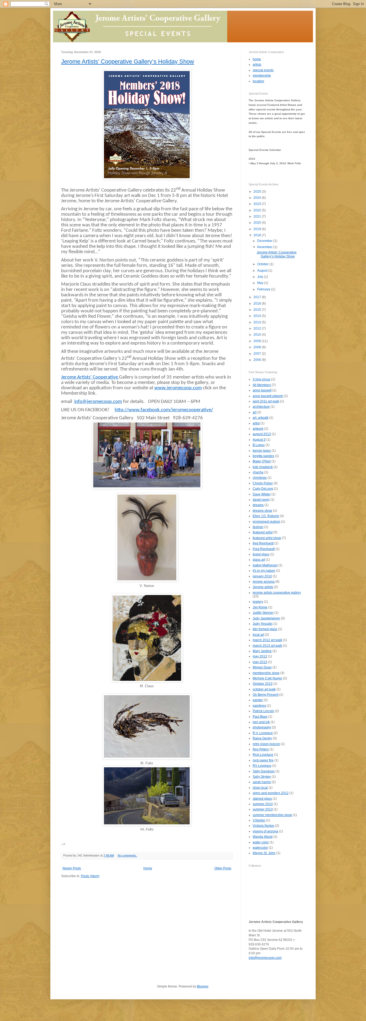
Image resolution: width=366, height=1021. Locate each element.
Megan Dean (262, 667)
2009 (257, 341)
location (258, 81)
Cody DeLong (263, 489)
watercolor (260, 848)
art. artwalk (260, 418)
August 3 (259, 440)
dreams (258, 505)
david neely (261, 500)
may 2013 (260, 662)
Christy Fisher (263, 483)
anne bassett (262, 390)
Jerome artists (263, 587)
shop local (260, 788)
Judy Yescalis (262, 624)
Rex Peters (261, 749)
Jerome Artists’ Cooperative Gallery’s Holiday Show (127, 61)
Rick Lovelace (263, 755)
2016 (257, 303)
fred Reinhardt (263, 543)
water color (261, 842)
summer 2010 (263, 804)
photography (262, 727)
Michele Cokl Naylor (267, 678)
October (263, 264)
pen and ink (261, 722)
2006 (257, 360)
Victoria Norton (263, 826)
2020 (257, 223)
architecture (261, 407)
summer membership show (272, 815)
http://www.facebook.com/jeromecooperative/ (164, 410)
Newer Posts (71, 868)
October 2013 (262, 684)
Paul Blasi (260, 717)
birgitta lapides (263, 456)
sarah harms (262, 782)
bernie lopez (262, 450)
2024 (257, 198)
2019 (257, 229)
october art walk (264, 689)
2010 (257, 334)
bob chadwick (263, 467)
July (260, 277)
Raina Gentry (262, 738)
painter (258, 700)
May (260, 283)
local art (258, 635)
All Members (262, 385)
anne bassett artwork (268, 396)
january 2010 (262, 576)
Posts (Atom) (90, 876)
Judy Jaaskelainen (266, 618)
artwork (258, 429)
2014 (257, 316)
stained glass (262, 799)
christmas (260, 478)
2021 (257, 216)
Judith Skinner (263, 613)
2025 (257, 191)
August (262, 270)
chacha (258, 472)
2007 (257, 354)
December (265, 241)
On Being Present (265, 695)
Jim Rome (260, 607)
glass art (259, 560)
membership (262, 75)
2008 (257, 347)
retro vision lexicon (266, 744)
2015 (257, 310)
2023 (257, 204)
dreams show (262, 511)
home (257, 59)
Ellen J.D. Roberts (266, 516)
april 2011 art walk (266, 401)
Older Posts (222, 868)
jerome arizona (264, 582)
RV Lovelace (262, 766)
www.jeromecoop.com (178, 388)
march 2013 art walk (267, 646)
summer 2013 (263, 809)
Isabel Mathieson (265, 565)
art (254, 412)
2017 (257, 297)
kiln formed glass (265, 629)
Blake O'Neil (262, 461)
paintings (259, 706)
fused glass (261, 554)
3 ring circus (261, 379)
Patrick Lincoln (263, 711)
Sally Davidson (264, 771)
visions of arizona (265, 831)
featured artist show (267, 538)
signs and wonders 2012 (271, 793)
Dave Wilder (262, 494)
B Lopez (259, 445)
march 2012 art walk (267, 640)
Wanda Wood (262, 837)
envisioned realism (266, 521)
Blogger (202, 986)
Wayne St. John (264, 853)
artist (256, 423)
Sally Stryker (262, 777)
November (265, 247)
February (264, 289)
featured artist (262, 532)
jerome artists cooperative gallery (277, 592)
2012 (257, 328)
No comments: (127, 855)
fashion (258, 527)
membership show (266, 673)
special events (263, 70)
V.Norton (259, 820)
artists (257, 64)
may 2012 (260, 656)
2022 (257, 210)
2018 (257, 235)
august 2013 (262, 434)
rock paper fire (263, 760)
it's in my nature (264, 571)
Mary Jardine (262, 651)
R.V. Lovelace (263, 733)
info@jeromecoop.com (98, 401)
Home (147, 868)
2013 (257, 322)
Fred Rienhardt (264, 549)
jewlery (258, 602)
